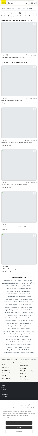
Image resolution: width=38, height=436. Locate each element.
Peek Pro (4, 396)
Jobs (2, 387)
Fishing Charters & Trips (26, 371)
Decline (19, 427)
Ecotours (22, 363)
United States (5, 8)
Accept (19, 423)
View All (29, 20)
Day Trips (4, 375)
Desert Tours (23, 376)
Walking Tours (24, 379)
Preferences (19, 431)
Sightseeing (4, 367)
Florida (13, 8)
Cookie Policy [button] (26, 413)
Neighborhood (24, 365)
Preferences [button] (6, 417)
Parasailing (23, 368)
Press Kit (4, 389)
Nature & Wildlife (6, 370)
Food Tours (23, 373)
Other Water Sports (7, 373)
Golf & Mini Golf (5, 378)
